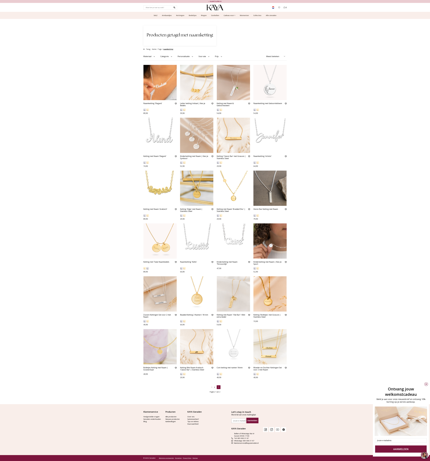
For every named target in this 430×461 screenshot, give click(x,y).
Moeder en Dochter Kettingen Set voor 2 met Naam (267, 369)
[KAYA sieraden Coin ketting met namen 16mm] (233, 346)
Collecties (257, 15)
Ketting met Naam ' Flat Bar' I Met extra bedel (231, 316)
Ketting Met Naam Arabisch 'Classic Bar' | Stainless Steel (192, 369)
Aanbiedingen (170, 421)
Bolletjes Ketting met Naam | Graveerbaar (155, 369)
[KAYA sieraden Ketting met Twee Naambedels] (160, 241)
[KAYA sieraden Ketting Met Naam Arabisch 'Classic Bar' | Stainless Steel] (196, 346)
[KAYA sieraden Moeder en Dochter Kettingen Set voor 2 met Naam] (270, 346)
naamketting (168, 49)
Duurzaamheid (192, 424)
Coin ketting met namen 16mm (230, 368)
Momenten (244, 15)
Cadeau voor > (229, 15)
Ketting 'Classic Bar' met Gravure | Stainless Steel (231, 157)
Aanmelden (252, 420)
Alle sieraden (271, 15)
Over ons (191, 416)
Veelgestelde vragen (151, 416)
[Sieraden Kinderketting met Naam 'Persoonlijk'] (233, 241)
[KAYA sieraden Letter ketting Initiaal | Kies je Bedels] (196, 82)
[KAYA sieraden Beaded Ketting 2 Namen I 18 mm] (196, 294)
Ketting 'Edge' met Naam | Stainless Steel (191, 210)
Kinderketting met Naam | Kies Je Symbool (194, 157)
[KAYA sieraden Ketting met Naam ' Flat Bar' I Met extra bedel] (233, 294)
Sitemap (195, 458)
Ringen (204, 15)
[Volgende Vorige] (218, 387)
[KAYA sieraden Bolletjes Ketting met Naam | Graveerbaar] (160, 346)
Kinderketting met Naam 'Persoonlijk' (227, 263)
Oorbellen (215, 15)
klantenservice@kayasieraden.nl (246, 443)
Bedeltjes (193, 15)
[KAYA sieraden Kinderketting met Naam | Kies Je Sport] (270, 241)
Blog (145, 421)
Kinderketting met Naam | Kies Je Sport (267, 263)
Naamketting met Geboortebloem (267, 103)
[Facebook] (265, 429)
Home (154, 49)
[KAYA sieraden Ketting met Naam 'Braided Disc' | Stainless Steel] (233, 188)
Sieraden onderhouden (152, 419)
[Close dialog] (426, 384)
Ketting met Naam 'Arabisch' (155, 209)
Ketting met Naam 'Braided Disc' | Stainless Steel (231, 210)
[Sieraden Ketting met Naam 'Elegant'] (160, 135)
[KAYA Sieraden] (215, 7)
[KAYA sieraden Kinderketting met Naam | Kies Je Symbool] (196, 135)
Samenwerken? (193, 419)
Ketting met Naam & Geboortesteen (225, 104)
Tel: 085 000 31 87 (241, 438)
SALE (155, 15)
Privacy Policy (187, 458)
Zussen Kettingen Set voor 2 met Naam (157, 316)
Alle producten (170, 416)
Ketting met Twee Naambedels (156, 262)
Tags (160, 49)
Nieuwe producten (172, 419)
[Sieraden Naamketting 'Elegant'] (160, 82)
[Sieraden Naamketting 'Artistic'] (270, 135)
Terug (148, 49)
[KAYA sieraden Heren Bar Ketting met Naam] (270, 188)
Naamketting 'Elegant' (152, 103)
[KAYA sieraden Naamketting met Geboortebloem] (270, 82)
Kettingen (180, 15)
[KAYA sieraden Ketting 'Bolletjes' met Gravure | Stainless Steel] (270, 294)
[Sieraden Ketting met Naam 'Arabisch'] (160, 188)
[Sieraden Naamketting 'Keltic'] (196, 241)
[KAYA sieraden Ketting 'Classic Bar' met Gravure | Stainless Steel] (233, 135)
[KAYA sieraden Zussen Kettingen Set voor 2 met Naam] (160, 294)
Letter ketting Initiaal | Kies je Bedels (192, 104)
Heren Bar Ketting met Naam (265, 209)
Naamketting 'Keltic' (188, 262)
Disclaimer (178, 458)
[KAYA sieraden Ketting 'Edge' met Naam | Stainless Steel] (196, 188)
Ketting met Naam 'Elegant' (154, 156)
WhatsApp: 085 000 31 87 (244, 441)
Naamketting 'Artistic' (262, 156)
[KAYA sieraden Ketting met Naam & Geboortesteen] (233, 82)
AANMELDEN (400, 449)
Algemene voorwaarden (166, 458)
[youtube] (277, 429)
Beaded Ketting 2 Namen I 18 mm (194, 315)
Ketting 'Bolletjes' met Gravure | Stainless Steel (267, 316)
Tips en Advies (193, 421)
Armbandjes (167, 15)
